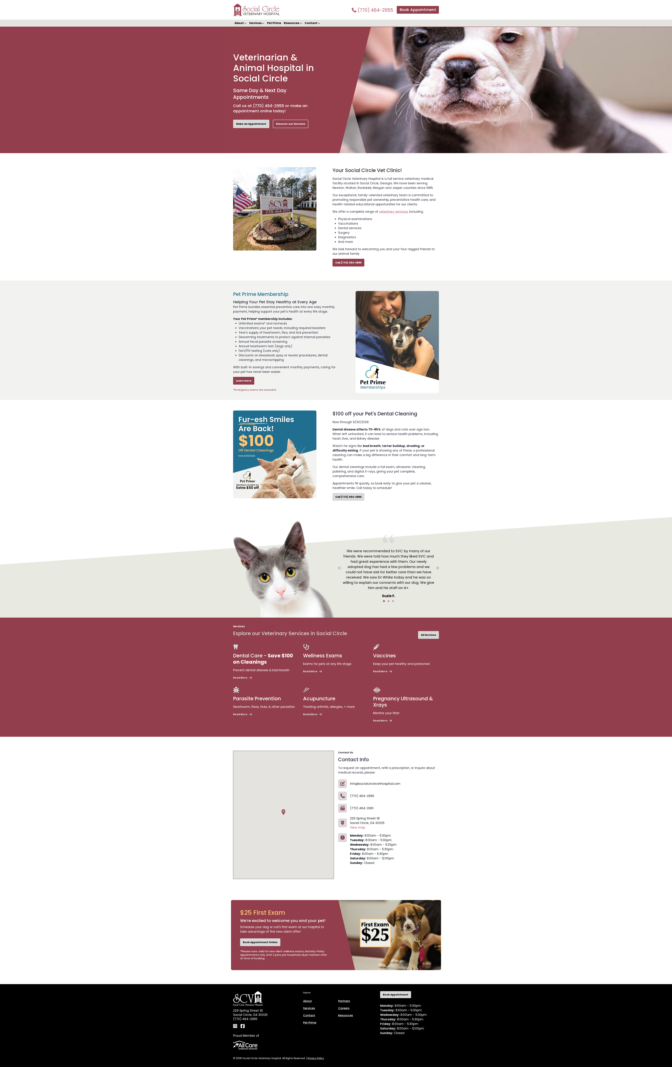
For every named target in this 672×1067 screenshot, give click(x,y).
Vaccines (384, 655)
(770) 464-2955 (374, 10)
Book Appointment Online (260, 942)
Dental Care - (263, 658)
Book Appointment (418, 9)
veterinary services (393, 212)
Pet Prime (274, 23)
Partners (344, 1001)
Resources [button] (292, 23)
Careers (343, 1008)
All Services (428, 635)
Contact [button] (311, 23)
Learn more (243, 380)
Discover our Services (290, 124)
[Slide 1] (384, 601)
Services (309, 1008)
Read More (240, 677)
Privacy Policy (315, 1058)
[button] (283, 812)
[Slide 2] (388, 601)
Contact (309, 1015)
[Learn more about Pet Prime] (397, 342)
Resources (345, 1015)
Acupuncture (319, 698)
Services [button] (255, 23)
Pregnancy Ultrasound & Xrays (403, 701)
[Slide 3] (393, 601)
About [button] (239, 23)
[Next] (431, 568)
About (307, 1001)
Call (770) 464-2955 (348, 262)
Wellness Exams (322, 655)
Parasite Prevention (257, 698)
